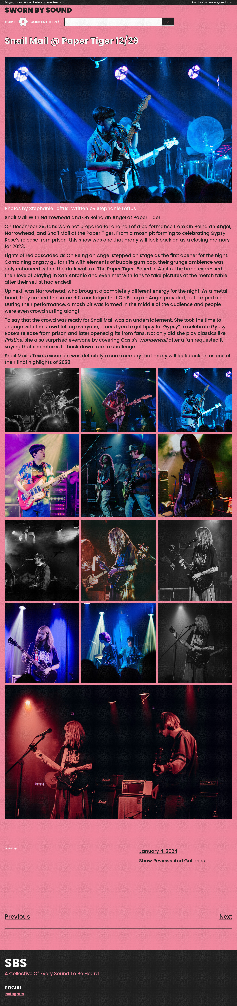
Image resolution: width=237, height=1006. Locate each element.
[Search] (168, 21)
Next (225, 916)
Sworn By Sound (38, 10)
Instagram (14, 993)
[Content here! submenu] (61, 22)
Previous (17, 916)
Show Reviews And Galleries (172, 860)
